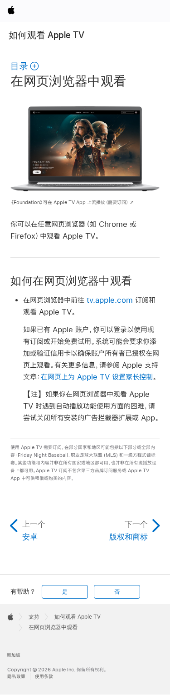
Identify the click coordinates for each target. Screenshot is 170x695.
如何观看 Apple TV (46, 35)
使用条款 (44, 676)
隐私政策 (16, 676)
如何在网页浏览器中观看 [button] (71, 280)
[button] (24, 66)
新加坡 (13, 655)
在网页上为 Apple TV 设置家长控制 (97, 376)
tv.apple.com (110, 300)
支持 (34, 617)
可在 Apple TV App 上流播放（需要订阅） (69, 202)
